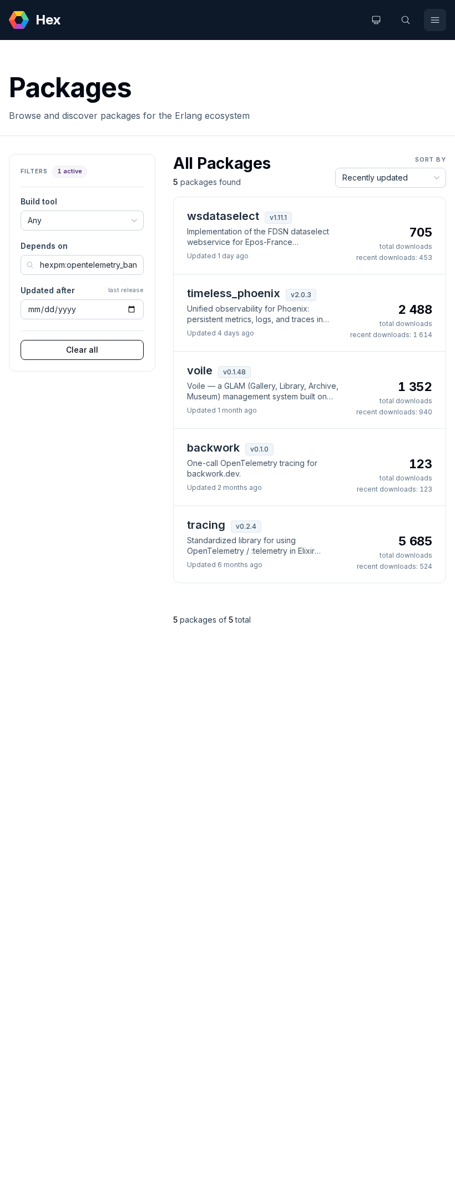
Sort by (430, 159)
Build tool (39, 201)
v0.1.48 (234, 372)
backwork (213, 447)
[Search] (406, 20)
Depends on (44, 246)
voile (200, 370)
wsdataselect (223, 216)
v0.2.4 (246, 526)
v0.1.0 (259, 449)
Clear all (82, 349)
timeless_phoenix (233, 293)
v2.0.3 (301, 295)
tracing (206, 525)
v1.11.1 (278, 217)
